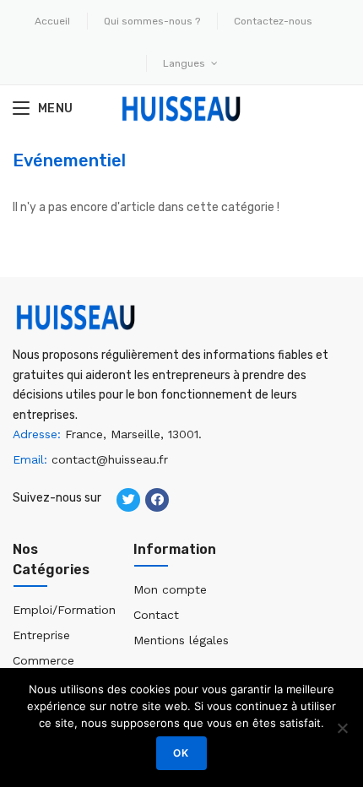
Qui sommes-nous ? (152, 21)
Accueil (52, 21)
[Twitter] (128, 500)
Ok (181, 752)
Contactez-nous (273, 21)
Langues (185, 63)
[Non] (341, 727)
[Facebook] (157, 500)
